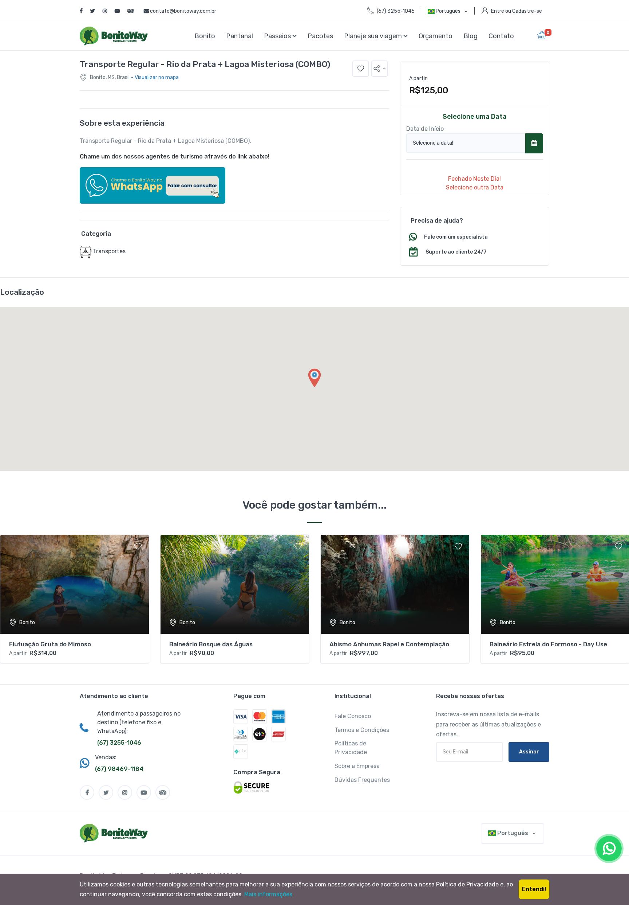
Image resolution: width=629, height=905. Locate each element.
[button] (379, 68)
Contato (501, 36)
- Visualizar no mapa (155, 77)
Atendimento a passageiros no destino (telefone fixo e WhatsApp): (139, 722)
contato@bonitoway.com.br (183, 11)
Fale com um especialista (456, 237)
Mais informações (268, 894)
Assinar (529, 752)
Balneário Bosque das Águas (211, 644)
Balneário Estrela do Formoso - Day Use (548, 644)
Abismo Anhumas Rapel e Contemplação (389, 644)
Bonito (204, 36)
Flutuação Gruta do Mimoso (50, 644)
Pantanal (239, 36)
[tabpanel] (74, 599)
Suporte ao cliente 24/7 (456, 252)
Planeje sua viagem (373, 36)
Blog (470, 36)
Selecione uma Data (475, 117)
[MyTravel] (115, 833)
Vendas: (105, 757)
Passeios (278, 36)
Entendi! (534, 889)
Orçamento (435, 36)
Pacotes (320, 36)
